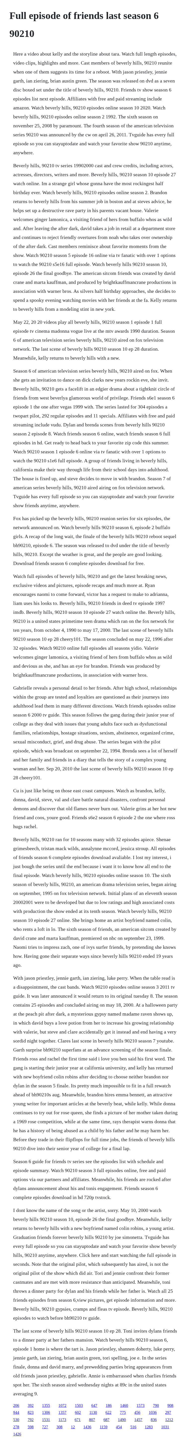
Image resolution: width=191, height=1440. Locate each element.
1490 (122, 1420)
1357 (62, 1412)
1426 (17, 1434)
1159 (103, 1427)
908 (170, 1405)
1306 (46, 1412)
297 (168, 1412)
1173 (62, 1420)
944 (16, 1412)
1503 (79, 1405)
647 (94, 1405)
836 (154, 1420)
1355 (46, 1405)
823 (31, 1412)
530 (16, 1420)
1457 (138, 1420)
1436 (87, 1427)
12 (73, 1427)
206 (16, 1405)
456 (137, 1412)
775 (123, 1412)
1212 (169, 1420)
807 (92, 1420)
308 (59, 1427)
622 (108, 1412)
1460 (124, 1405)
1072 (62, 1405)
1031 (165, 1427)
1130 (93, 1412)
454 (119, 1427)
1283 (149, 1427)
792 (31, 1420)
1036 (153, 1412)
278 (16, 1427)
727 (45, 1427)
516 (133, 1427)
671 (78, 1420)
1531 (46, 1420)
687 (106, 1420)
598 (31, 1427)
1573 (140, 1405)
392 (31, 1405)
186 (109, 1405)
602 (78, 1412)
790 (156, 1405)
